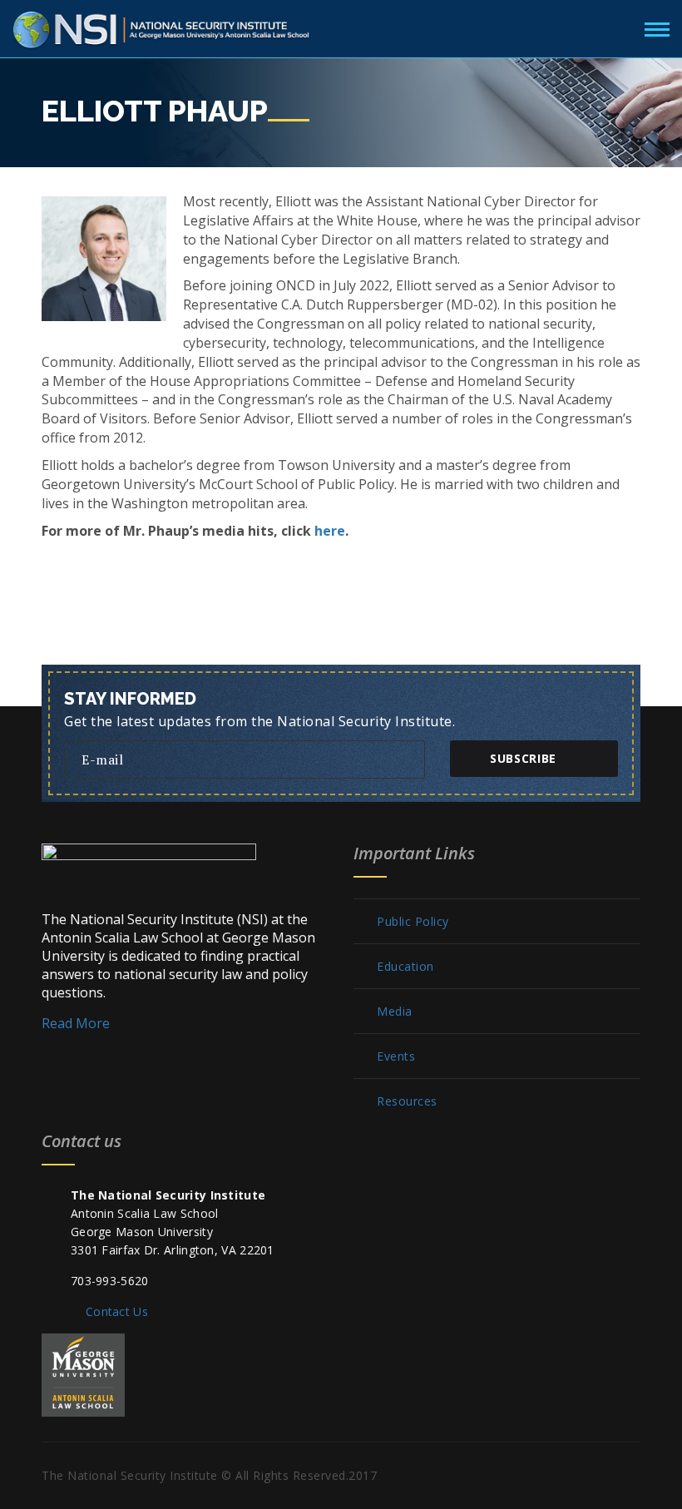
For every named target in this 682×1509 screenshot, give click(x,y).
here (329, 531)
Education (405, 966)
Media (395, 1011)
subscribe (523, 758)
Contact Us (117, 1311)
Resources (407, 1101)
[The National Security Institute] (162, 26)
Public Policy (413, 921)
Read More (76, 1023)
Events (396, 1056)
